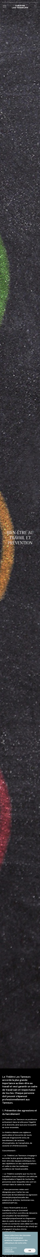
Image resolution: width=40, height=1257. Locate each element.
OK (29, 1250)
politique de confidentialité (9, 1250)
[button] (35, 6)
